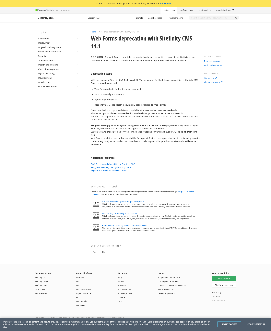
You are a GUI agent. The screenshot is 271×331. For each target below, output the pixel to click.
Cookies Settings (256, 324)
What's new (40, 289)
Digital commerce (83, 293)
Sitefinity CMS (169, 10)
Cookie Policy (103, 324)
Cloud (78, 281)
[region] (135, 324)
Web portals (81, 301)
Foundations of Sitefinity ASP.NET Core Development (124, 225)
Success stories (124, 289)
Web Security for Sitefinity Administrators (119, 213)
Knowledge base (223, 10)
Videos (121, 281)
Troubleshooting (175, 17)
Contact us (216, 296)
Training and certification (168, 281)
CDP (78, 285)
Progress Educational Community (172, 285)
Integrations (81, 305)
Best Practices (155, 17)
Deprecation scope (212, 61)
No (103, 252)
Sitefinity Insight (186, 10)
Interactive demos (165, 289)
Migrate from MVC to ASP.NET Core (108, 170)
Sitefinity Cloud (204, 10)
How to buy (216, 292)
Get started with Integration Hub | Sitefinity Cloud (123, 201)
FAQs (120, 301)
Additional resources (213, 65)
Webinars (122, 285)
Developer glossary (166, 293)
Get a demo (209, 78)
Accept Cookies (229, 324)
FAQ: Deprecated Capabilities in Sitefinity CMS (113, 164)
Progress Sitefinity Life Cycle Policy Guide (111, 167)
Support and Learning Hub (169, 277)
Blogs (120, 277)
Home (93, 31)
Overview (80, 277)
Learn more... (167, 3)
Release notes (41, 293)
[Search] (236, 18)
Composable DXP (83, 289)
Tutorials (138, 17)
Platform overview (212, 82)
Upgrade (121, 297)
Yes (94, 252)
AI (77, 297)
